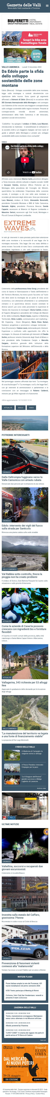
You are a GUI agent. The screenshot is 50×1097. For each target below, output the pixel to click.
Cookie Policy (40, 1094)
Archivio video (41, 788)
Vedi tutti (43, 1040)
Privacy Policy (30, 1094)
